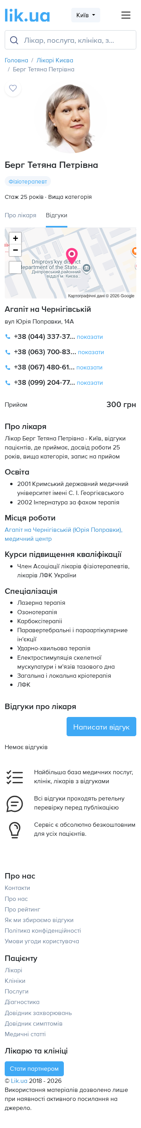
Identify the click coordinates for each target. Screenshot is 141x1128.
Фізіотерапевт (28, 181)
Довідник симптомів (34, 1023)
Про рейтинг (22, 909)
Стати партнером (34, 1068)
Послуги (17, 991)
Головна (16, 60)
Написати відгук (101, 726)
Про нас (16, 898)
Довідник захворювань (38, 1012)
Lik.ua (19, 1080)
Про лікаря (20, 215)
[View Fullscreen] (15, 267)
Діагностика (22, 1001)
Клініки (15, 980)
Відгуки (56, 215)
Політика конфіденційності (43, 930)
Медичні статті (25, 1034)
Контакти (17, 887)
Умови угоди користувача (42, 941)
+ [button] (15, 238)
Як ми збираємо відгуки (39, 919)
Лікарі (13, 970)
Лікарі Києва (54, 60)
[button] (70, 336)
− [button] (15, 250)
